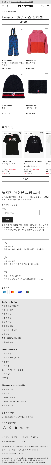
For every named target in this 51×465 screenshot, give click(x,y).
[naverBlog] (27, 427)
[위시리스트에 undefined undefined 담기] (19, 133)
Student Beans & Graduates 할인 (15, 401)
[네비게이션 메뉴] (3, 6)
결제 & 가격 (6, 322)
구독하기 (7, 220)
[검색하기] (8, 6)
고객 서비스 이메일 (8, 450)
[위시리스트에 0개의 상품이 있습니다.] (42, 6)
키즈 (3, 11)
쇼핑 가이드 (8, 246)
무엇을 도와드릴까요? (10, 306)
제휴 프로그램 (7, 389)
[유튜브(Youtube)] (21, 427)
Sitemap (5, 378)
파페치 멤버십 (7, 393)
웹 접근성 (34, 437)
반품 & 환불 (6, 318)
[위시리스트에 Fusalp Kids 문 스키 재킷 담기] (46, 29)
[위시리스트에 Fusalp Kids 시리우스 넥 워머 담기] (46, 74)
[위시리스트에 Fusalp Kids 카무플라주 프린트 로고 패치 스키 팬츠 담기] (22, 29)
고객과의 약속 (7, 342)
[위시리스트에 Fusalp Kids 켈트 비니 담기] (22, 74)
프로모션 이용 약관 (9, 330)
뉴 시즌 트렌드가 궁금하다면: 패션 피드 (17, 417)
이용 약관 (24, 437)
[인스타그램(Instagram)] (4, 427)
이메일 (4, 209)
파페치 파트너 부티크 (10, 358)
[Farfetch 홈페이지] (25, 6)
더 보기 (25, 179)
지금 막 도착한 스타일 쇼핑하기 (22, 2)
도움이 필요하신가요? (12, 276)
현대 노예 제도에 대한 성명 (12, 370)
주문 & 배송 (6, 314)
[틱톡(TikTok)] (10, 427)
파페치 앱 (5, 366)
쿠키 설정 (21, 441)
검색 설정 (24, 22)
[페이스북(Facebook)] (16, 427)
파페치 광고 (6, 374)
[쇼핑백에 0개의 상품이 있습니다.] (48, 6)
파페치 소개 (6, 354)
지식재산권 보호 (8, 441)
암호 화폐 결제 (8, 326)
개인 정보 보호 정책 (10, 437)
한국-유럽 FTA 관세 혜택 (12, 338)
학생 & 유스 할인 (8, 405)
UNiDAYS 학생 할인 (9, 397)
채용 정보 (5, 362)
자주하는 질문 (9, 261)
